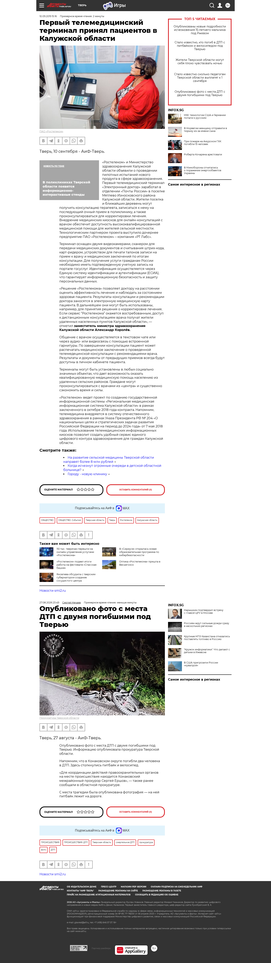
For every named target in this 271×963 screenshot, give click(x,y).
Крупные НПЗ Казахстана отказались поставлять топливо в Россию (207, 638)
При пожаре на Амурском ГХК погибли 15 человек (202, 143)
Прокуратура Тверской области (59, 717)
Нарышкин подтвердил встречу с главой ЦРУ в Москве (203, 611)
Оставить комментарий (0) (135, 489)
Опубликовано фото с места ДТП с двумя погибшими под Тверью (200, 93)
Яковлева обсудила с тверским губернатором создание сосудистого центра (76, 577)
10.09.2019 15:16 (48, 16)
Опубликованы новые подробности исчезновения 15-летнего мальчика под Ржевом (200, 30)
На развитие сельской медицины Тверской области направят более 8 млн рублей (108, 460)
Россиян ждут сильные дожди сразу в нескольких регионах (206, 624)
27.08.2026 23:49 (49, 602)
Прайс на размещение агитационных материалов (99, 894)
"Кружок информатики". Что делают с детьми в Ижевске (207, 651)
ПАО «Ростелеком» (51, 131)
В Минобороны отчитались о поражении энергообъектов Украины (202, 170)
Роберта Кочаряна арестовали (203, 154)
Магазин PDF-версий (133, 886)
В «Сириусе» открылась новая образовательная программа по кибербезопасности (139, 552)
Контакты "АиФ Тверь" (80, 890)
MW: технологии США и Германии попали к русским (205, 116)
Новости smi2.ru (52, 590)
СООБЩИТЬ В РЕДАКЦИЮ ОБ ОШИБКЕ (156, 894)
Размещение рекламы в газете (161, 890)
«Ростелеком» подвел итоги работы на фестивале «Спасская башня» (76, 564)
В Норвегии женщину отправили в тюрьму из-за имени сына (205, 129)
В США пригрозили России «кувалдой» (201, 664)
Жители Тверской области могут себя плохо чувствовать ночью (200, 61)
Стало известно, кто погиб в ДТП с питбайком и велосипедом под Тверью (200, 46)
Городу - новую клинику (87, 474)
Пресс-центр (108, 886)
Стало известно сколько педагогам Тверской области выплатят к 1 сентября (200, 78)
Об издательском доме (81, 886)
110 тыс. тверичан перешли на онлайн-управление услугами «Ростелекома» (75, 552)
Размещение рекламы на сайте (118, 890)
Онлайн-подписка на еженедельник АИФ (176, 886)
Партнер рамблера (101, 948)
